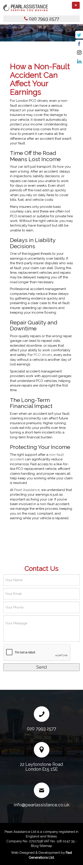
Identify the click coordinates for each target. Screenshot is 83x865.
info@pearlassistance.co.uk (41, 804)
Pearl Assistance (27, 490)
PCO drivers (43, 355)
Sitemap (45, 846)
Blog (35, 846)
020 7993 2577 (44, 18)
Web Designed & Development (35, 853)
